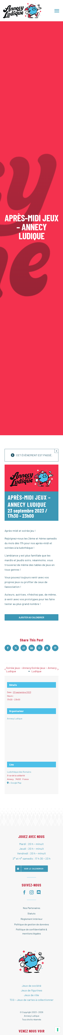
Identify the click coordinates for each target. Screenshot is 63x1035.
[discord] (39, 892)
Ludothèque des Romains (19, 772)
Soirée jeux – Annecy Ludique (18, 669)
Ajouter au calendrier (31, 617)
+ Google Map (15, 782)
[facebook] (24, 892)
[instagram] (32, 892)
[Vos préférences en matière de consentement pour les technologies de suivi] (58, 1030)
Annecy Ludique (14, 718)
